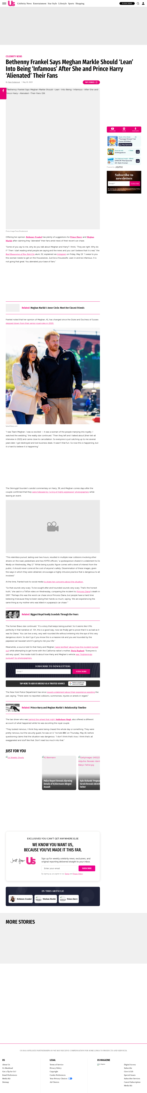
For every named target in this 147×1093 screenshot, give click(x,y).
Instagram (61, 254)
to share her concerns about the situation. (63, 582)
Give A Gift (128, 1071)
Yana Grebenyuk (14, 82)
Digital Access (130, 1065)
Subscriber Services (132, 1078)
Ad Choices (54, 1082)
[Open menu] (4, 3)
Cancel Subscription (132, 1082)
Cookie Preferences (58, 1075)
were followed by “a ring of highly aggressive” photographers (60, 492)
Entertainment (39, 3)
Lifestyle (62, 3)
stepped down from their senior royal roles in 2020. (30, 323)
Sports (71, 3)
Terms (67, 874)
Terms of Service (56, 1065)
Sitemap (5, 1082)
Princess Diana (83, 591)
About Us (6, 1065)
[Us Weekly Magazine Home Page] (11, 3)
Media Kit (6, 1078)
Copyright (54, 1071)
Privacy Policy (78, 874)
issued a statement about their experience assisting (71, 692)
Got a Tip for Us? (9, 1071)
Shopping (79, 3)
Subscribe (127, 3)
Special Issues (130, 1075)
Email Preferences (9, 1075)
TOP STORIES (90, 82)
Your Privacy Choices (58, 1078)
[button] (137, 3)
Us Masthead (7, 1068)
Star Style (52, 3)
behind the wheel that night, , (50, 719)
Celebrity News (24, 3)
